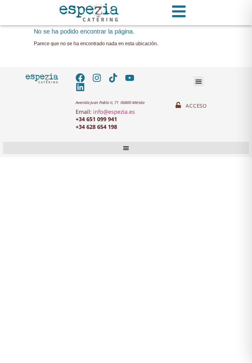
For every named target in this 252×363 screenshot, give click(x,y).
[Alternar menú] (126, 148)
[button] (199, 81)
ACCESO (196, 105)
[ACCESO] (178, 105)
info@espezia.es (114, 111)
